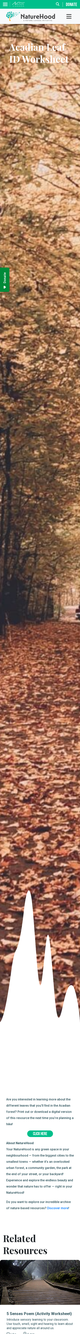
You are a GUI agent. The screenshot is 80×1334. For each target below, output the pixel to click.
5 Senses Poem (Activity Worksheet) (39, 1313)
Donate (71, 5)
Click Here (40, 1134)
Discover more (57, 1208)
